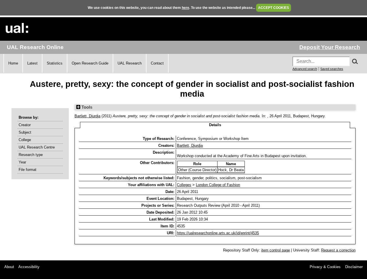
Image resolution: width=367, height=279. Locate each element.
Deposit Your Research (329, 47)
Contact (157, 63)
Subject (25, 132)
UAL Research (130, 63)
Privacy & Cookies (325, 267)
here (185, 8)
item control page (275, 250)
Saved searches (331, 69)
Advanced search (304, 69)
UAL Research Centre (37, 147)
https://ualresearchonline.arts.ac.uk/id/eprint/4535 (218, 233)
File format (27, 169)
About (9, 267)
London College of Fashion (218, 185)
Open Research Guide (90, 63)
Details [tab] (215, 125)
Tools (86, 107)
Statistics (55, 63)
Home (13, 63)
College (25, 140)
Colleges (184, 185)
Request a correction (338, 250)
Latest (32, 63)
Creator (25, 125)
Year (22, 162)
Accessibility (29, 267)
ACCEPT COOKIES (273, 8)
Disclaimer (354, 267)
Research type (31, 155)
